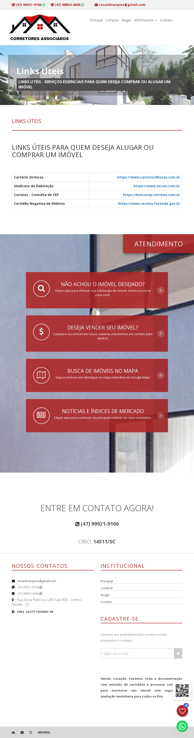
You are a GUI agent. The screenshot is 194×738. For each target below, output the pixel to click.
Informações (144, 20)
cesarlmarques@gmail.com (36, 581)
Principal (96, 20)
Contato (166, 20)
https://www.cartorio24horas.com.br (148, 177)
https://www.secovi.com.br (157, 186)
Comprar (112, 20)
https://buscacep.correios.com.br (151, 194)
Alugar (126, 20)
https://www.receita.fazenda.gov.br (149, 203)
